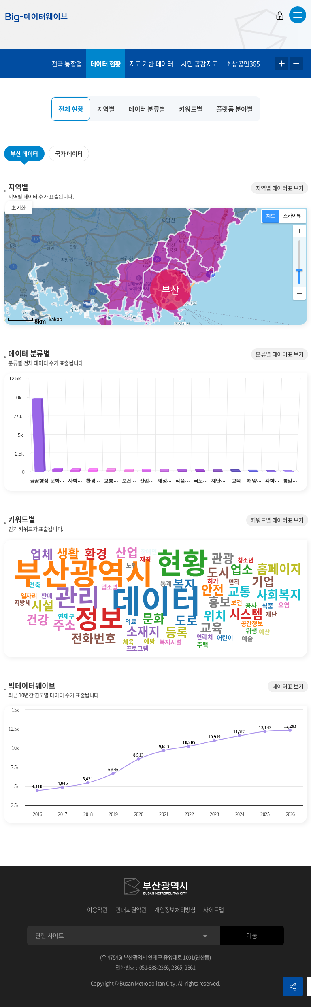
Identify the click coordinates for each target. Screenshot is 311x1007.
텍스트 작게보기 (296, 63)
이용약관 (97, 909)
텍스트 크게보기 (281, 63)
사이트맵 (213, 909)
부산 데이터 (24, 153)
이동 (251, 935)
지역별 (106, 109)
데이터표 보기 (288, 686)
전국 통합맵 (66, 63)
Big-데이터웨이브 (36, 17)
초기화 (18, 207)
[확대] (299, 231)
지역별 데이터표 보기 (280, 188)
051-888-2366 (154, 967)
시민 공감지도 (199, 63)
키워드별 (190, 109)
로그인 (280, 16)
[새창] (155, 887)
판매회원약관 (131, 909)
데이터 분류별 (146, 109)
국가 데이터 (69, 153)
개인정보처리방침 (174, 909)
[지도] (270, 216)
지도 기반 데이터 (151, 63)
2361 (190, 967)
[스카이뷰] (292, 216)
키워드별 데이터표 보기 (277, 520)
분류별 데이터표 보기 (280, 354)
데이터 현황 (105, 63)
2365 (176, 967)
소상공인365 (243, 63)
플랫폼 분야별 (234, 109)
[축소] (299, 293)
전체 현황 (70, 109)
